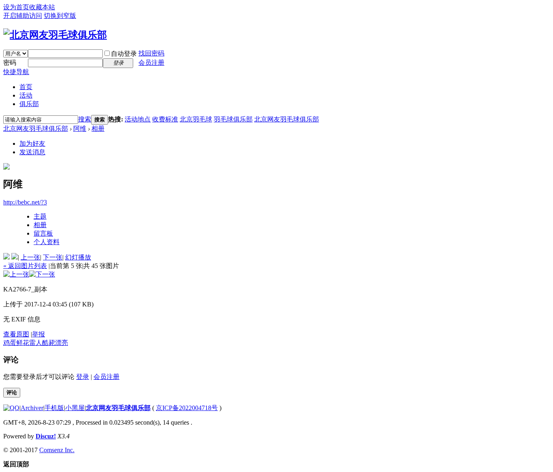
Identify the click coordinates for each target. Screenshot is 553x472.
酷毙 (48, 342)
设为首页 (16, 7)
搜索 (84, 119)
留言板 (43, 233)
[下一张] (42, 274)
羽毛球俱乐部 (233, 119)
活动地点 (138, 119)
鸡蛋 (9, 342)
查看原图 (16, 334)
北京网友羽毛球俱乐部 (286, 119)
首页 (25, 86)
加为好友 (32, 143)
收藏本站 (42, 7)
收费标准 (165, 119)
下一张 (52, 257)
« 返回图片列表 (25, 265)
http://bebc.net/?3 (25, 202)
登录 (82, 376)
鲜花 (22, 342)
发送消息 (32, 152)
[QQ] (11, 407)
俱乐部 (29, 103)
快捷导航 (16, 71)
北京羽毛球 (196, 119)
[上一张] (16, 274)
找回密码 (151, 53)
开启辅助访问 (22, 15)
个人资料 (47, 241)
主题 (40, 216)
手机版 (54, 407)
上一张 (30, 257)
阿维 (79, 128)
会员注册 (151, 62)
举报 (38, 334)
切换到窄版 (60, 15)
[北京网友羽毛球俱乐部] (55, 35)
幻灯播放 (78, 257)
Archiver (32, 407)
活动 (25, 95)
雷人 (35, 342)
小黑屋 (75, 407)
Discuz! (46, 436)
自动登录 (124, 53)
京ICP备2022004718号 (187, 407)
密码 (9, 62)
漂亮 (61, 342)
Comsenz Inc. (56, 449)
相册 (97, 128)
